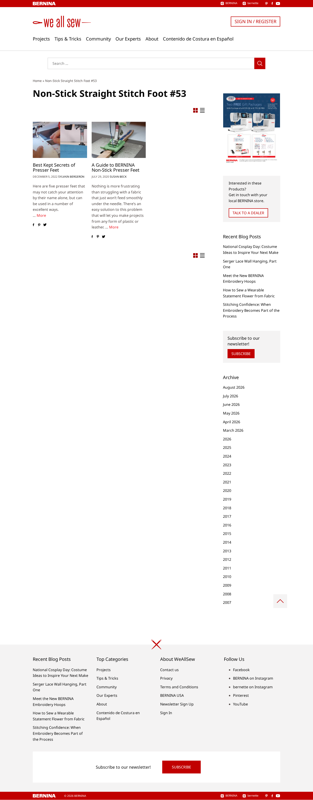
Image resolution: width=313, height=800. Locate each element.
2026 (227, 439)
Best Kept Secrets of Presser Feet (54, 167)
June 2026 (231, 404)
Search (259, 63)
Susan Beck (118, 177)
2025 (227, 447)
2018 (227, 507)
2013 (227, 550)
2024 (227, 456)
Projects (41, 39)
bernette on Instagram (253, 686)
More (41, 215)
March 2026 (233, 430)
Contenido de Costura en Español (198, 39)
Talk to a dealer (248, 212)
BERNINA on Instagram (253, 678)
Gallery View (195, 110)
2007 (227, 602)
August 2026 (233, 387)
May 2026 (231, 413)
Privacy (166, 678)
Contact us (169, 669)
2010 (227, 576)
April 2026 (231, 421)
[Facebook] (33, 225)
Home (37, 81)
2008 (227, 594)
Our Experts (128, 39)
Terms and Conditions (179, 686)
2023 (227, 464)
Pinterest (241, 695)
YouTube (240, 704)
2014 (227, 542)
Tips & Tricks (68, 39)
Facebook (241, 669)
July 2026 (230, 396)
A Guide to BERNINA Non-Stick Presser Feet (115, 167)
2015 (227, 533)
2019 (227, 499)
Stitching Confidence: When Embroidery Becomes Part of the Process (251, 310)
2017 (227, 516)
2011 (227, 568)
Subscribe (241, 353)
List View (202, 110)
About (152, 39)
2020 (227, 490)
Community (98, 39)
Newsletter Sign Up (177, 704)
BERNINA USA (172, 695)
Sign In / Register (255, 21)
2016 (227, 525)
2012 (227, 559)
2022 (227, 473)
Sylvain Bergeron (71, 177)
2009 (227, 585)
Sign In (166, 712)
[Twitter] (45, 225)
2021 (227, 482)
